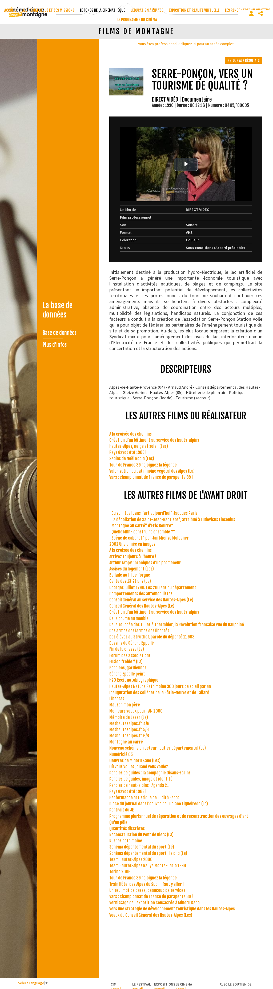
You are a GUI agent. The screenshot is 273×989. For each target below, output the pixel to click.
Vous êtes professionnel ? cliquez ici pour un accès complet (186, 43)
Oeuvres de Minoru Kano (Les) (134, 760)
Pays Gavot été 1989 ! (127, 452)
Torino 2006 (120, 871)
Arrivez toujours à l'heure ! (132, 556)
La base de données (58, 310)
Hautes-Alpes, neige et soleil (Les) (138, 446)
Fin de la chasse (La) (126, 649)
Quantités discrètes (127, 828)
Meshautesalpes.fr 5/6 (129, 729)
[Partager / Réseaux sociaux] (260, 14)
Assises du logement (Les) (131, 569)
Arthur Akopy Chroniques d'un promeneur (145, 562)
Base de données (60, 332)
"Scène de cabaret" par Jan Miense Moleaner (149, 538)
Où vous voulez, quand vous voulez (138, 766)
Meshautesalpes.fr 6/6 (129, 735)
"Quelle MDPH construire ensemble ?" (142, 531)
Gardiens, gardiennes (127, 667)
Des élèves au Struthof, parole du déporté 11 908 (152, 637)
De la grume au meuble (128, 618)
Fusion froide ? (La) (126, 661)
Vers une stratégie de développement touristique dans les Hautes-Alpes (172, 908)
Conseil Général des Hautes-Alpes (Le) (141, 606)
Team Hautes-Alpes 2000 (130, 859)
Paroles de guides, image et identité (140, 779)
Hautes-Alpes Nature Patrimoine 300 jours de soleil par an (160, 686)
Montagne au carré (126, 742)
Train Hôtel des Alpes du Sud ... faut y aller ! (146, 884)
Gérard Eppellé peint (127, 674)
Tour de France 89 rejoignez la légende (143, 465)
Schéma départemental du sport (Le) (141, 847)
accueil (10, 10)
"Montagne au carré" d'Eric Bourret (141, 525)
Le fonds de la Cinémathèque (102, 10)
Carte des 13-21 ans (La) (130, 581)
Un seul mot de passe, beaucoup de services (147, 890)
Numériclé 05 (121, 754)
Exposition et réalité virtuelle (194, 10)
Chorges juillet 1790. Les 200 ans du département (152, 587)
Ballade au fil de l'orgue (129, 575)
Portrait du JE (121, 810)
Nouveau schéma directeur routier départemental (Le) (157, 748)
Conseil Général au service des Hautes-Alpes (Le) (151, 599)
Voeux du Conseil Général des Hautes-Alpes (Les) (150, 915)
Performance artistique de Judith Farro (144, 797)
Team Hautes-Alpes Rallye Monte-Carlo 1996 (147, 865)
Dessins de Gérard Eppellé (131, 643)
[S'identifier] (251, 14)
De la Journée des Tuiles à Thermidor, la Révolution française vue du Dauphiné (176, 624)
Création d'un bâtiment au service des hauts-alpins (154, 440)
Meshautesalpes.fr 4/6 (129, 723)
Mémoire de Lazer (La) (128, 717)
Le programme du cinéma (137, 19)
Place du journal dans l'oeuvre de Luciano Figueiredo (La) (158, 803)
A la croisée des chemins (130, 434)
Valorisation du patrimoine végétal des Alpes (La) (152, 471)
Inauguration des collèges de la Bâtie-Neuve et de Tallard (159, 692)
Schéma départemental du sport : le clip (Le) (148, 853)
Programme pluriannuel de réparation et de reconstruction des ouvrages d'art (178, 816)
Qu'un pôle (118, 822)
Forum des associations (130, 655)
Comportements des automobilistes (140, 593)
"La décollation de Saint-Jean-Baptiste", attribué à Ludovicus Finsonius (172, 519)
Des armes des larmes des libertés (139, 630)
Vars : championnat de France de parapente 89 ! (151, 477)
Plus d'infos (55, 344)
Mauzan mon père (124, 704)
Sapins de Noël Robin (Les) (131, 458)
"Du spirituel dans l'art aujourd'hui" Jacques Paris (153, 513)
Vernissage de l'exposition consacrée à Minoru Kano (154, 902)
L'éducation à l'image (147, 10)
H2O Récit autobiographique (133, 680)
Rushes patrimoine (125, 840)
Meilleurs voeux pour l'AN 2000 (136, 711)
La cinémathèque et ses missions (48, 10)
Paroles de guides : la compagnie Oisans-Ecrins (150, 772)
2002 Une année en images (132, 544)
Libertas (116, 698)
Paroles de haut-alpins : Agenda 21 (139, 785)
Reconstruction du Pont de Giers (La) (141, 834)
